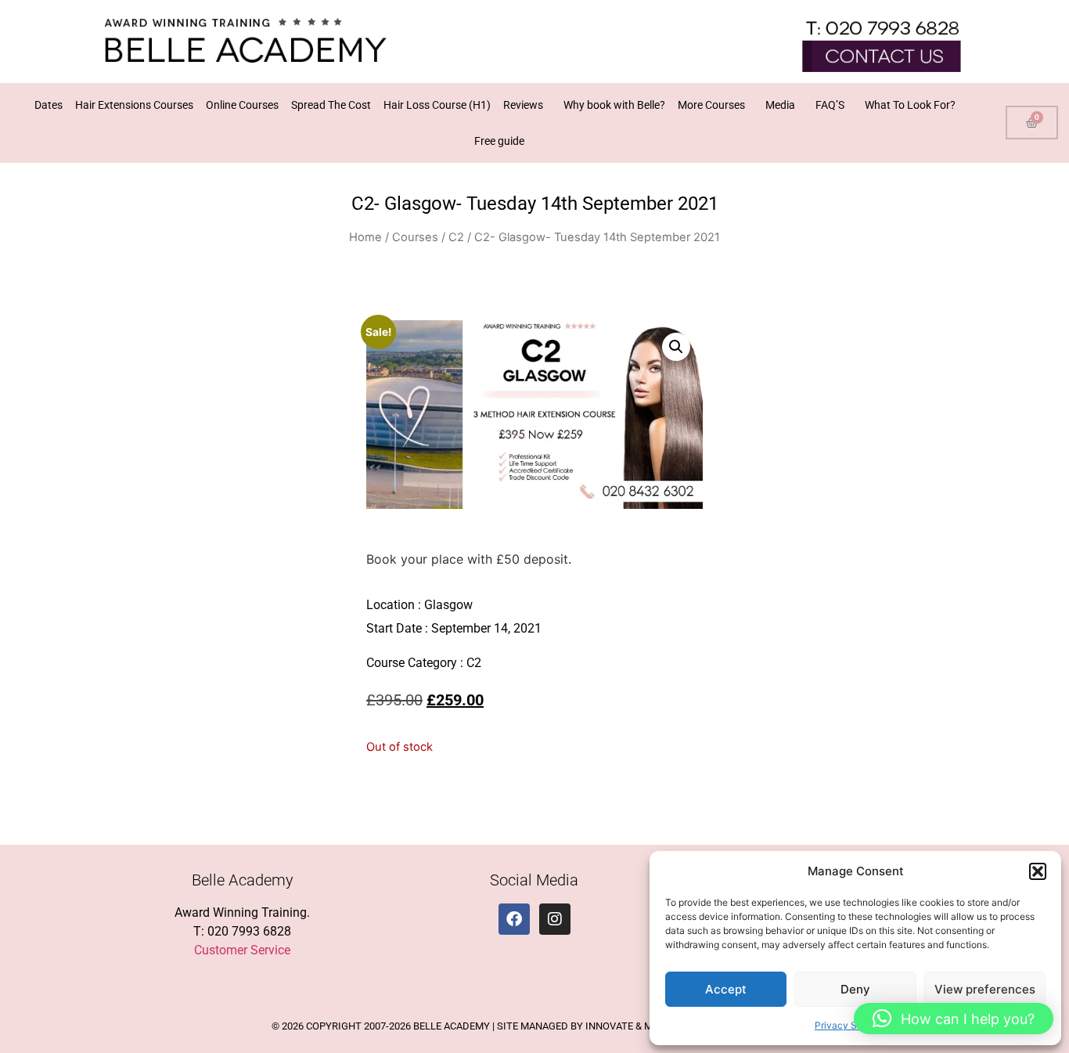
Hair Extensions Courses (134, 105)
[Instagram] (554, 919)
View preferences (984, 989)
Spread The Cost (331, 105)
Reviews (523, 105)
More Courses (711, 105)
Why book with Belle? (614, 105)
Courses (415, 237)
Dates (48, 105)
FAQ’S (829, 105)
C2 (456, 237)
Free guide (499, 141)
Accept (726, 989)
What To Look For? (910, 105)
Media (780, 105)
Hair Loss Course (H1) (437, 105)
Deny (855, 989)
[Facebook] (514, 919)
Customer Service (242, 950)
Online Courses (242, 105)
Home (365, 237)
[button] (1038, 871)
